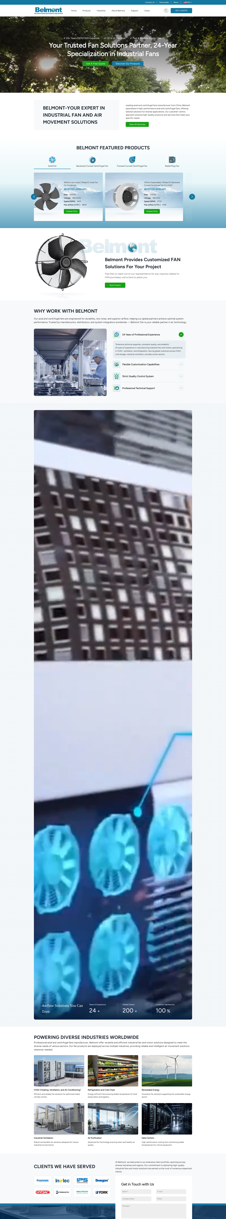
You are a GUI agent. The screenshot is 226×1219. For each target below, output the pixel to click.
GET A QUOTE (181, 10)
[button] (111, 90)
